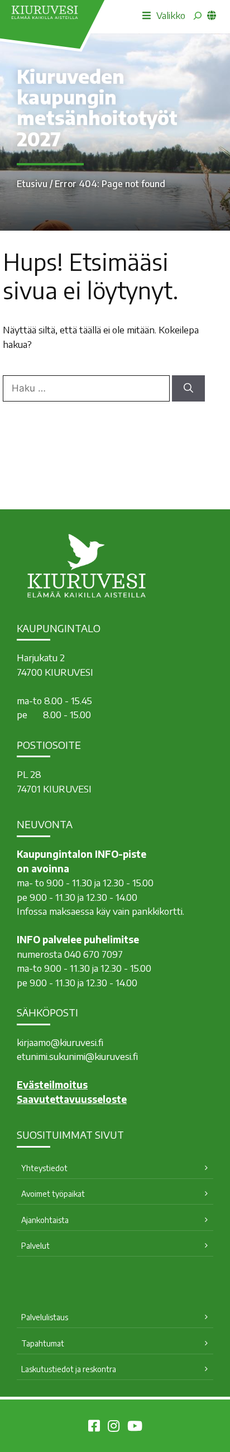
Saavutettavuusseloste (72, 1099)
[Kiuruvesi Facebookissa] (94, 1427)
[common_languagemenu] (211, 15)
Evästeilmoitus (52, 1084)
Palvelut (35, 1245)
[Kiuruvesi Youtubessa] (134, 1427)
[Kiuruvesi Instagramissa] (113, 1427)
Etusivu (32, 183)
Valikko (170, 15)
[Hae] (188, 388)
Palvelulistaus (44, 1317)
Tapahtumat (42, 1343)
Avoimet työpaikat (53, 1193)
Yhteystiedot (44, 1168)
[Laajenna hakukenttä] (197, 15)
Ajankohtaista (45, 1220)
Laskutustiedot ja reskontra (68, 1369)
